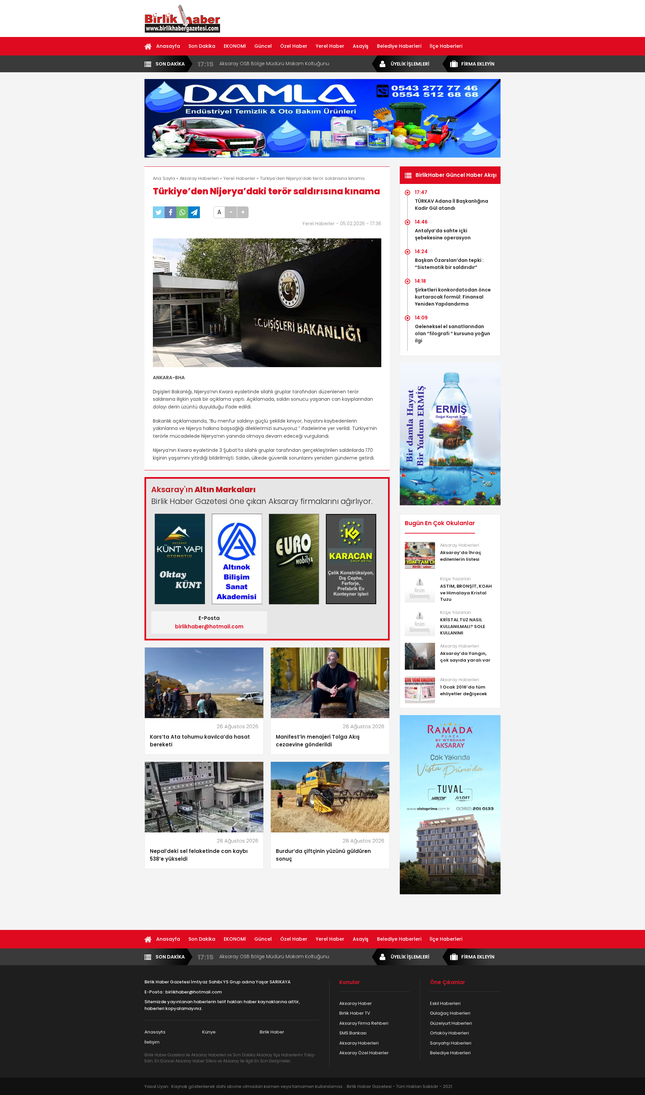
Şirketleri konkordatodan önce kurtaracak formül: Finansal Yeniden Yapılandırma (453, 296)
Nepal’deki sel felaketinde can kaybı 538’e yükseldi (199, 855)
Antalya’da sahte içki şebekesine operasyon (443, 234)
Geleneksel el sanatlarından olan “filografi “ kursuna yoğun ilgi (452, 333)
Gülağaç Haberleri (450, 1013)
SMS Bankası (353, 1033)
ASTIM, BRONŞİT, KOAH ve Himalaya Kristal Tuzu (466, 592)
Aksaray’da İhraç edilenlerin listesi (460, 555)
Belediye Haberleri (399, 46)
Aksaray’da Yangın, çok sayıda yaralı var (465, 656)
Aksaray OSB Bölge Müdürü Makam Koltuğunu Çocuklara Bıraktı (274, 63)
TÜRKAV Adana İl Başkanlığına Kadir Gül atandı (451, 204)
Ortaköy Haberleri (449, 1033)
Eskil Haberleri (445, 1003)
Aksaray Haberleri (199, 178)
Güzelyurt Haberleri (451, 1023)
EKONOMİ (235, 46)
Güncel (263, 46)
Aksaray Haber (355, 1003)
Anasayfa (168, 46)
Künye (209, 1032)
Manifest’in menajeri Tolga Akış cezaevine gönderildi (318, 740)
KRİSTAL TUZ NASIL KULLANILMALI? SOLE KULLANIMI (462, 626)
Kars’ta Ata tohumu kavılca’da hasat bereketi (200, 740)
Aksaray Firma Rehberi (363, 1023)
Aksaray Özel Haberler (364, 1053)
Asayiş (361, 46)
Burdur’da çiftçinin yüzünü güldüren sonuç (323, 855)
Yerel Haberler (239, 178)
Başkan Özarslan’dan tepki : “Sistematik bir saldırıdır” (449, 264)
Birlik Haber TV (354, 1013)
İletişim (152, 1042)
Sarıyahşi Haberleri (450, 1043)
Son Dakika (201, 46)
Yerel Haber (330, 46)
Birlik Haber (272, 1032)
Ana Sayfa (164, 178)
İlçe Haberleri (446, 46)
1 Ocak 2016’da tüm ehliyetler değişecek (463, 690)
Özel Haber (293, 46)
